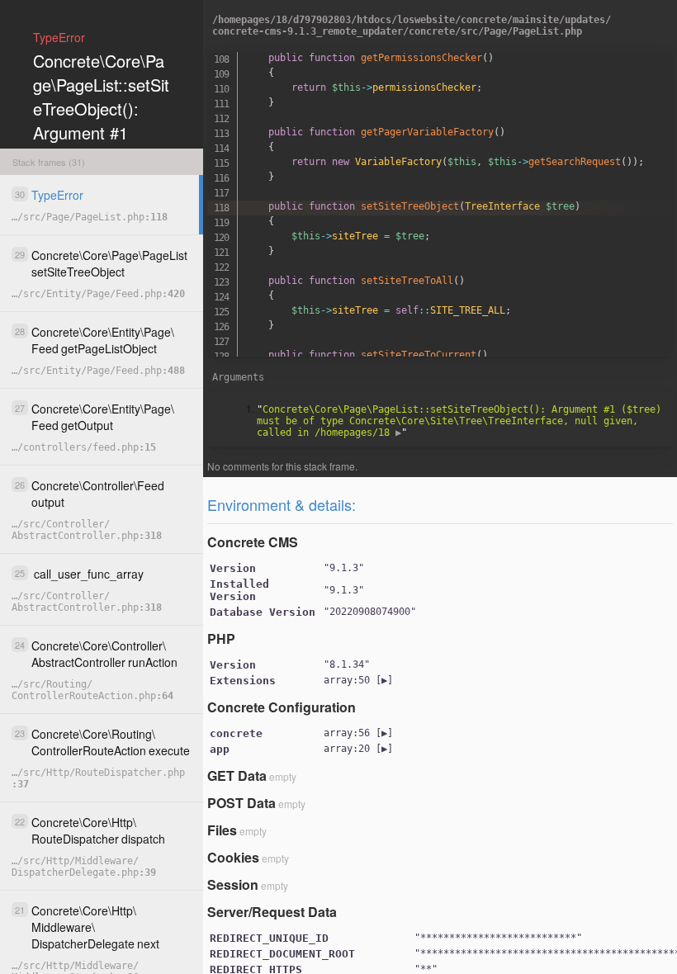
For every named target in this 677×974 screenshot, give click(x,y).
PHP (221, 638)
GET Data (237, 775)
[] (358, 680)
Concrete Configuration (281, 706)
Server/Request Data (272, 911)
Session (232, 884)
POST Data (241, 802)
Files (222, 829)
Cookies (233, 857)
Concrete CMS (252, 541)
